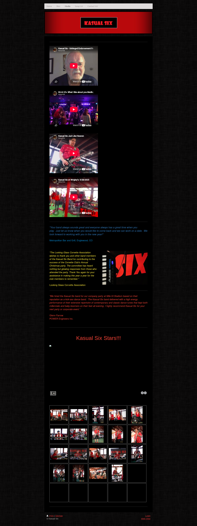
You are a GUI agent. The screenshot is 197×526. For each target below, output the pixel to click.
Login (147, 516)
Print (51, 516)
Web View (145, 519)
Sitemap (59, 516)
